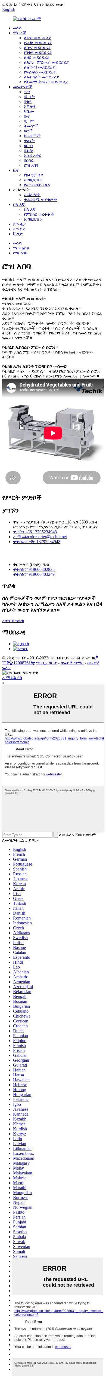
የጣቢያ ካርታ (46, 662)
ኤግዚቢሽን (33, 180)
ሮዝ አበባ (31, 165)
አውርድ (19, 229)
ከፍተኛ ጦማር (72, 662)
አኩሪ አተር (32, 155)
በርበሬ (29, 160)
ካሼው (29, 111)
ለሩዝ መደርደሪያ (37, 37)
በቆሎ (28, 150)
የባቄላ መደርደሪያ (38, 52)
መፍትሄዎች (22, 86)
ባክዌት (29, 96)
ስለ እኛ (19, 204)
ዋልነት (29, 140)
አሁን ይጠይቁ (13, 620)
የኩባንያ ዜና (33, 175)
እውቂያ (19, 224)
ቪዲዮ (18, 234)
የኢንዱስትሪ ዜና (37, 184)
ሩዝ (27, 91)
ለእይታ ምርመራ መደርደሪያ (46, 62)
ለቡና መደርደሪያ (37, 47)
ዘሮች (28, 131)
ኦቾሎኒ (30, 106)
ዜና (15, 170)
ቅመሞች (31, 126)
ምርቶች (19, 33)
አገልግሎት (32, 194)
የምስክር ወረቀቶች (39, 214)
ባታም (29, 121)
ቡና (27, 116)
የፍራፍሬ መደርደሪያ (40, 72)
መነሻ (17, 28)
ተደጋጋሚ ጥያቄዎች (40, 199)
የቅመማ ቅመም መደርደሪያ (46, 82)
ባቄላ (28, 101)
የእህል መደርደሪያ (38, 42)
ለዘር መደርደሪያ (36, 57)
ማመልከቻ (21, 248)
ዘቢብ (28, 145)
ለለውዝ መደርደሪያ (39, 67)
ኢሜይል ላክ (12, 677)
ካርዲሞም (32, 135)
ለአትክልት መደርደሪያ (41, 77)
